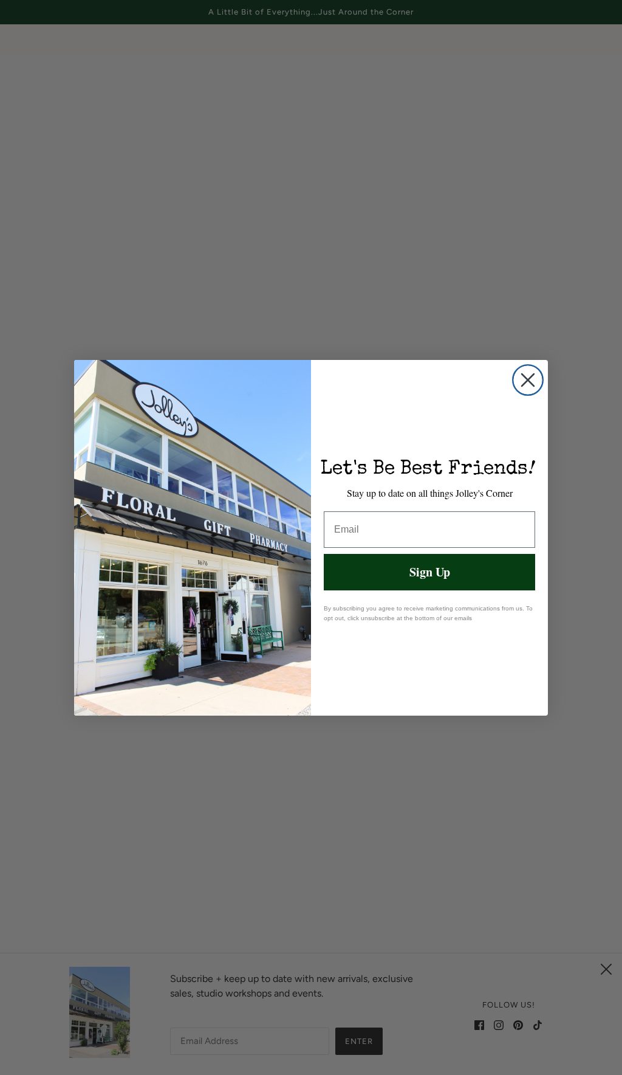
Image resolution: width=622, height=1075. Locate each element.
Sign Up (429, 572)
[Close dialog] (528, 380)
